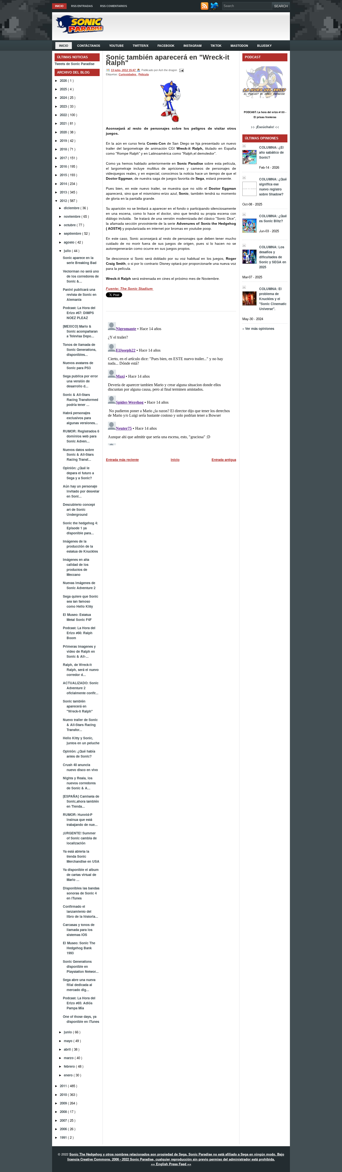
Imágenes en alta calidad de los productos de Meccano (76, 567)
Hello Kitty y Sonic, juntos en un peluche (81, 740)
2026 (64, 80)
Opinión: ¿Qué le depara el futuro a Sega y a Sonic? (78, 472)
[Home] (77, 32)
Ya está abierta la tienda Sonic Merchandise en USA (81, 856)
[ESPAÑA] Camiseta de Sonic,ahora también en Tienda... (81, 801)
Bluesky (264, 45)
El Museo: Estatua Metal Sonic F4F (77, 617)
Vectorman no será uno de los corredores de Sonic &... (81, 276)
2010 (64, 1094)
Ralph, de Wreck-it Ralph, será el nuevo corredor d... (81, 669)
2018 (64, 149)
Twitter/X (140, 45)
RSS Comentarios (113, 6)
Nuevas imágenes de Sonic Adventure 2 (79, 585)
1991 (64, 1137)
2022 (64, 114)
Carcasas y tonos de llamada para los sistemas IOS (78, 929)
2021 (64, 123)
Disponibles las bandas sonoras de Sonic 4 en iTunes (81, 893)
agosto (69, 242)
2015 (64, 174)
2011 (64, 1085)
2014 (64, 183)
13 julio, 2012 (120, 70)
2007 (64, 1120)
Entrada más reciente (122, 459)
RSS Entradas (82, 6)
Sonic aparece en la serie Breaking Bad (79, 260)
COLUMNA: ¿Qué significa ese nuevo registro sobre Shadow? (273, 186)
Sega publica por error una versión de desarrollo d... (80, 381)
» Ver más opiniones (258, 328)
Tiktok (216, 45)
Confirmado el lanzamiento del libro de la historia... (80, 911)
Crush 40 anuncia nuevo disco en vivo (80, 767)
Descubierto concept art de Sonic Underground (79, 509)
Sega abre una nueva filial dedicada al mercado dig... (79, 984)
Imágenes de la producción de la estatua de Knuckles (80, 546)
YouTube (116, 45)
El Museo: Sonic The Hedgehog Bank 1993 (79, 948)
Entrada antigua (224, 459)
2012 (64, 200)
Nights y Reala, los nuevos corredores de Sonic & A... (79, 783)
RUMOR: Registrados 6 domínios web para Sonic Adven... (81, 436)
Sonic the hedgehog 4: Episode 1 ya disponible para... (80, 528)
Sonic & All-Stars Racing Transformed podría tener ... (80, 399)
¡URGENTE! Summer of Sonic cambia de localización (80, 838)
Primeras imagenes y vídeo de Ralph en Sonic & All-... (79, 651)
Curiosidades (128, 74)
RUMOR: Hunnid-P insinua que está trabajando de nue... (80, 819)
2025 (64, 89)
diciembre (72, 207)
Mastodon (239, 45)
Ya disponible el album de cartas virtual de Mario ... (81, 874)
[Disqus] (171, 382)
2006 (64, 1128)
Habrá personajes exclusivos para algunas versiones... (80, 417)
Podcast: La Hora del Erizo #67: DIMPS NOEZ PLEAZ (79, 312)
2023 (64, 106)
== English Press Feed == (171, 1163)
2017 (64, 157)
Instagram (193, 45)
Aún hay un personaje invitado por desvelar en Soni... (81, 491)
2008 (64, 1111)
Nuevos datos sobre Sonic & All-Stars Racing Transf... (78, 454)
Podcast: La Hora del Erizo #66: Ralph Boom (79, 632)
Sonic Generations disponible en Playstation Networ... (81, 966)
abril (68, 1049)
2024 (64, 97)
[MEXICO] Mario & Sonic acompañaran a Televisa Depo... (80, 331)
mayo (68, 1040)
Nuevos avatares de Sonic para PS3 (78, 365)
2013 (64, 192)
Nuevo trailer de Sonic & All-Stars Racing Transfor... (80, 724)
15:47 (132, 70)
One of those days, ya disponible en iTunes (81, 1019)
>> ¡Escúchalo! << (265, 126)
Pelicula (143, 74)
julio (68, 250)
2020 (64, 132)
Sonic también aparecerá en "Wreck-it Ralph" (78, 706)
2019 (64, 140)
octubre (70, 224)
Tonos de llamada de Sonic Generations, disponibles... (79, 349)
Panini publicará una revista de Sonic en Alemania (79, 294)
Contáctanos (88, 45)
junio (68, 1032)
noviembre (72, 216)
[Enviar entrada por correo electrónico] (181, 70)
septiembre (73, 233)
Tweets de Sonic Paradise (74, 63)
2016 (64, 166)
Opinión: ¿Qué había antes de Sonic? (79, 754)
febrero (70, 1066)
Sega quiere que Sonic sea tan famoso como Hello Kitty (80, 601)
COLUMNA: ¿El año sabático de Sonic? (271, 152)
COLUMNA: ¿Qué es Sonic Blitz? (273, 218)
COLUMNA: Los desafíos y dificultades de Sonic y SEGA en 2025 (272, 257)
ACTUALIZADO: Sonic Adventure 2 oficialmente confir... (80, 687)
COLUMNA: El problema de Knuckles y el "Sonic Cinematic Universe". (272, 298)
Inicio (59, 6)
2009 (64, 1103)
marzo (69, 1057)
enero (69, 1075)
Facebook (166, 45)
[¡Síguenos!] (215, 8)
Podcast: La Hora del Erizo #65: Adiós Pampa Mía (79, 1003)
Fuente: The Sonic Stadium (129, 289)
